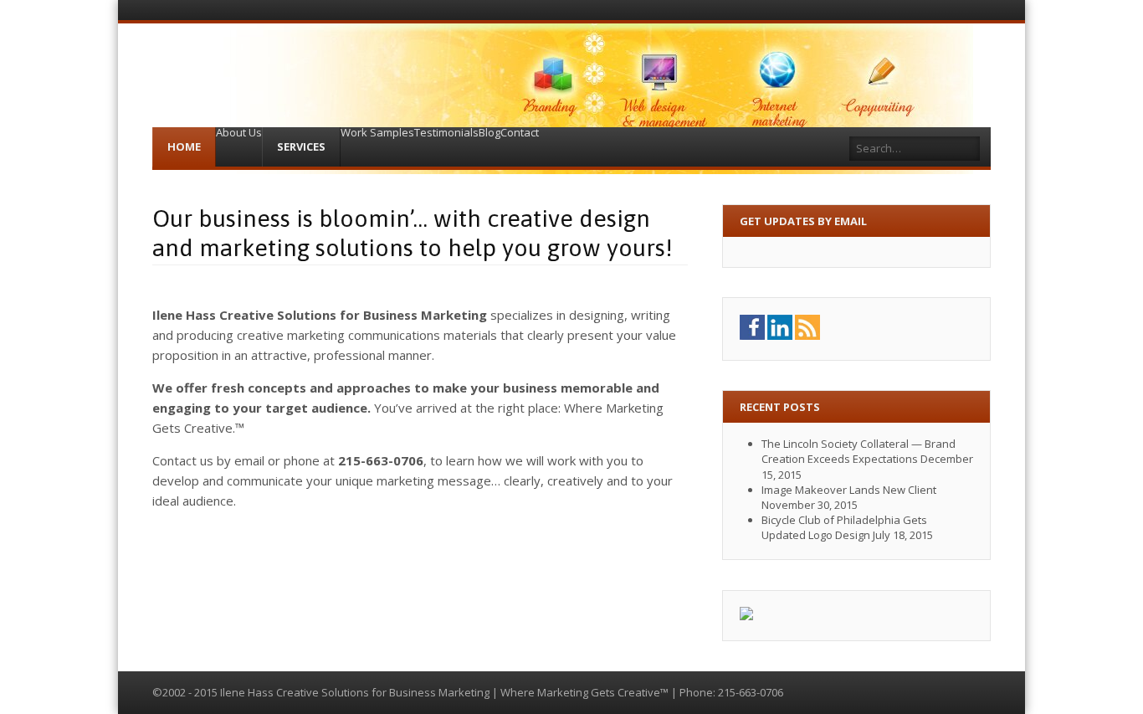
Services (301, 146)
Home (184, 146)
